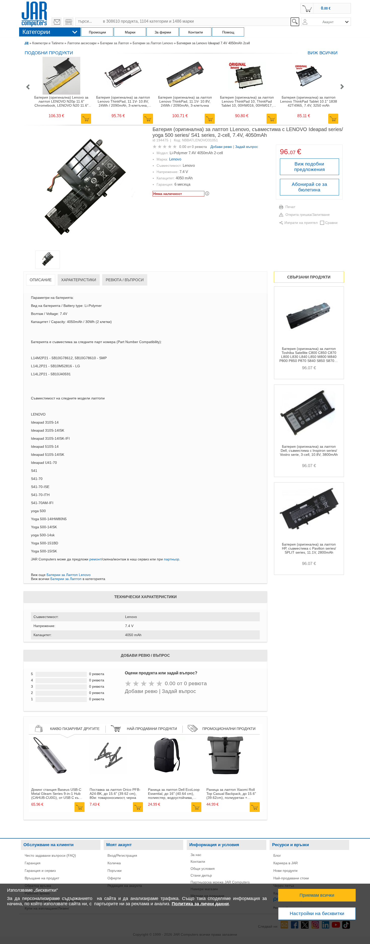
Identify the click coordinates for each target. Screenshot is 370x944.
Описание (41, 280)
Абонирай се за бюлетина (309, 187)
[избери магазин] (68, 22)
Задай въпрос (246, 147)
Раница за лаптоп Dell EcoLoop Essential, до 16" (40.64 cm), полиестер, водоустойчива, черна (174, 794)
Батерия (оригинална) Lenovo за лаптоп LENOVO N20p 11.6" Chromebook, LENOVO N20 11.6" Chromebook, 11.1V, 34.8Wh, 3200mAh (61, 101)
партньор (171, 559)
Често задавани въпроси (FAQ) (50, 855)
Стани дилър (201, 875)
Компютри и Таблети (47, 43)
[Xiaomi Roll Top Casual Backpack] (225, 773)
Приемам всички (317, 895)
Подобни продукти (49, 52)
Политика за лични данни (200, 903)
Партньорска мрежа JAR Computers (220, 882)
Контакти (198, 861)
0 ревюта (199, 147)
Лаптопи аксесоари (81, 43)
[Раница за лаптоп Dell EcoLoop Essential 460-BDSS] (167, 773)
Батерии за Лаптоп (114, 43)
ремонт (95, 559)
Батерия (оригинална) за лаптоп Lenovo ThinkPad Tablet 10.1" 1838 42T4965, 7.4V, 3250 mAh (308, 101)
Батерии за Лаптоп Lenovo (153, 43)
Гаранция (33, 863)
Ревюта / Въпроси (125, 280)
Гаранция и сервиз (40, 871)
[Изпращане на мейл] (56, 22)
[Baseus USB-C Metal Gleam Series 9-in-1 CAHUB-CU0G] (50, 773)
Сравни (331, 223)
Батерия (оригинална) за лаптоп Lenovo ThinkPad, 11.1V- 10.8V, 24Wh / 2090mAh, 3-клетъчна (185, 101)
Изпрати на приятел (301, 223)
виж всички (323, 52)
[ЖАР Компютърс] (34, 13)
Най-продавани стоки (291, 878)
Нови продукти (285, 871)
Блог (277, 855)
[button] (27, 87)
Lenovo (175, 159)
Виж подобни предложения (309, 166)
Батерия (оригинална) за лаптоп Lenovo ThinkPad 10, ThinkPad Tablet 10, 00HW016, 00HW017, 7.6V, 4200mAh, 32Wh (247, 101)
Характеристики (78, 280)
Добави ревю (221, 147)
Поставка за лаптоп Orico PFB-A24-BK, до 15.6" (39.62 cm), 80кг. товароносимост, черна (115, 794)
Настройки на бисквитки (317, 913)
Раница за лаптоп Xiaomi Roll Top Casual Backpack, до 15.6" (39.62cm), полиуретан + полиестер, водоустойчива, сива (233, 794)
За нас (196, 855)
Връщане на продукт (42, 878)
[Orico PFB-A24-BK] (108, 773)
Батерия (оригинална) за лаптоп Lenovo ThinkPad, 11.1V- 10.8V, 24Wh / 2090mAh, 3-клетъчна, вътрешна (123, 101)
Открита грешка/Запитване (307, 215)
